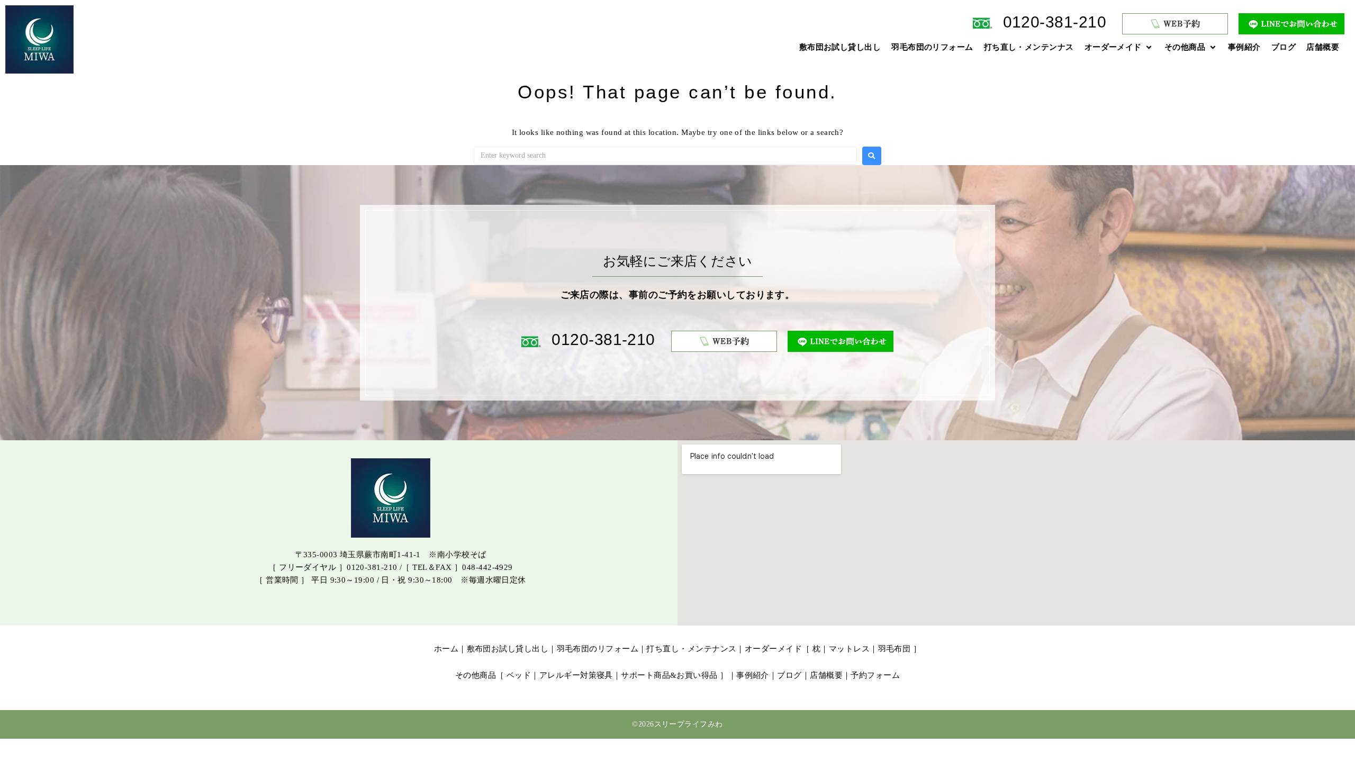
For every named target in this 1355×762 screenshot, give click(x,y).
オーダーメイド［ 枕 (783, 649)
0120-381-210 (1054, 22)
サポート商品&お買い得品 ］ (674, 675)
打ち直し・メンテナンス (691, 649)
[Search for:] (665, 156)
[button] (1119, 47)
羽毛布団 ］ (900, 649)
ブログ (789, 675)
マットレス (849, 649)
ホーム (446, 649)
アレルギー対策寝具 (576, 675)
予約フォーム (875, 675)
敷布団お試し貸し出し (508, 649)
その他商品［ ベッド (493, 675)
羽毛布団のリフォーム (598, 649)
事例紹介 (752, 675)
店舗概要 (826, 675)
